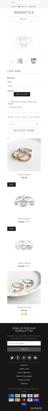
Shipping (24, 383)
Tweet (11, 117)
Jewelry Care (24, 369)
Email (38, 117)
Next (37, 124)
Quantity (10, 91)
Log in (14, 6)
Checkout (32, 6)
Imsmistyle (24, 12)
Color (9, 82)
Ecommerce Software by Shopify (30, 390)
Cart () (23, 6)
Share (18, 117)
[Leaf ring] (24, 38)
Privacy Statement (24, 372)
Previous (12, 124)
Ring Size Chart (24, 380)
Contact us (24, 365)
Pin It (25, 117)
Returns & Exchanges (24, 376)
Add (31, 117)
